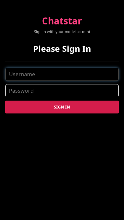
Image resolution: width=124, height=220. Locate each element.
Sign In (62, 107)
